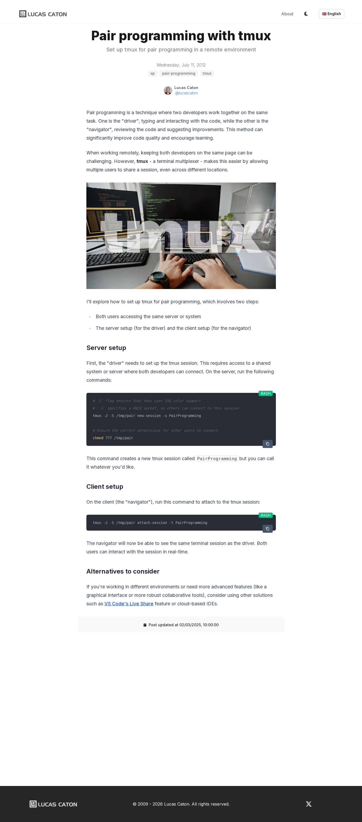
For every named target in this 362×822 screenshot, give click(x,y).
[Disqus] (181, 711)
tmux (207, 73)
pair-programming (178, 73)
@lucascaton (186, 93)
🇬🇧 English (331, 13)
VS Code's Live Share (128, 603)
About (287, 13)
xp (153, 73)
